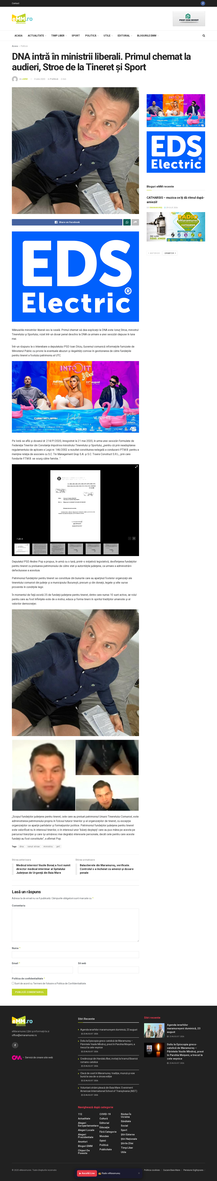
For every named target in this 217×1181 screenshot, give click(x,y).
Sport (76, 35)
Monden (104, 1136)
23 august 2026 (90, 1034)
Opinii (103, 1140)
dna (22, 846)
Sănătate (126, 1121)
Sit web (82, 963)
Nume (16, 948)
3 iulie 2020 (39, 79)
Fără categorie (108, 1131)
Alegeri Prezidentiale (85, 1136)
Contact (15, 3)
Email (16, 963)
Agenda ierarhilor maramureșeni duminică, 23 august (108, 1029)
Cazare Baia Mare (171, 1170)
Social (124, 1125)
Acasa (18, 35)
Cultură (104, 1118)
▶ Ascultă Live (87, 1173)
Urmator (169, 253)
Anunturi (82, 1141)
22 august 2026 (90, 1081)
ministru (48, 846)
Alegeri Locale (86, 1130)
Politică (90, 35)
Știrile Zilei (127, 1143)
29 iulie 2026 (172, 208)
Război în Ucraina (126, 1115)
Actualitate (36, 35)
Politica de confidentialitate (28, 978)
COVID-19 (105, 1114)
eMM (25, 79)
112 (80, 1114)
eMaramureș (156, 208)
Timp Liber (57, 35)
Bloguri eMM (85, 1146)
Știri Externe (128, 1134)
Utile (107, 35)
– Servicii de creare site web (37, 1057)
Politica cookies (152, 1170)
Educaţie (104, 1127)
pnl (58, 846)
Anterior (155, 253)
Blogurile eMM (146, 35)
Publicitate (106, 1149)
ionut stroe (34, 846)
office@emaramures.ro (24, 1035)
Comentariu (18, 905)
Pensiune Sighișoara (193, 1170)
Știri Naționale (129, 1139)
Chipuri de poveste (84, 1152)
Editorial (124, 35)
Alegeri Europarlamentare (88, 1124)
